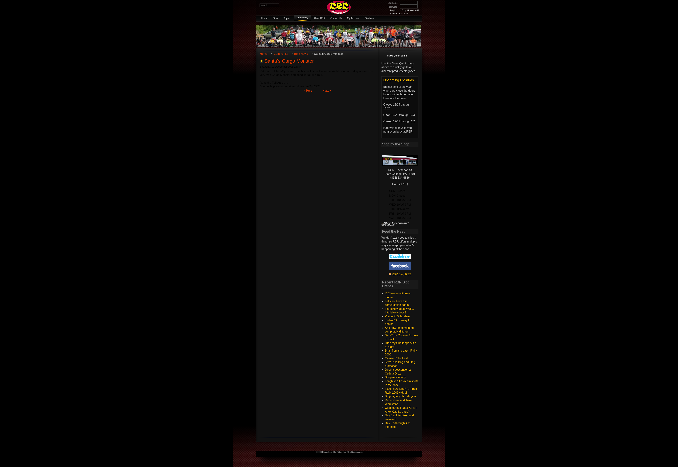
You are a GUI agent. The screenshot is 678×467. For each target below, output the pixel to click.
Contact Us (336, 18)
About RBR (319, 18)
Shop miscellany (395, 377)
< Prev (308, 90)
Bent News (301, 53)
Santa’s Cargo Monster (289, 61)
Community (302, 17)
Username (393, 3)
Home (264, 18)
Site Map (369, 18)
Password (392, 7)
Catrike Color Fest (396, 358)
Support (287, 18)
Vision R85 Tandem (397, 316)
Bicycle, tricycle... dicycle (400, 396)
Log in (393, 10)
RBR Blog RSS (401, 274)
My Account (353, 18)
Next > (326, 90)
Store (275, 18)
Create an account (399, 13)
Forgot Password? (410, 10)
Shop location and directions (395, 224)
